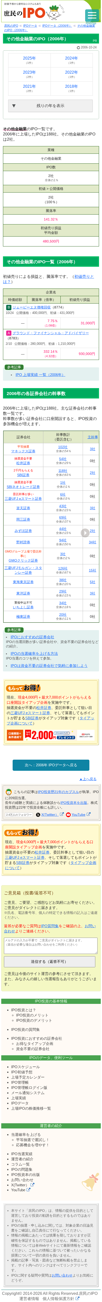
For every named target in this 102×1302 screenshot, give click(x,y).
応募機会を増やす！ (33, 1145)
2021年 (29, 88)
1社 (63, 483)
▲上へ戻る (88, 779)
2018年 (71, 88)
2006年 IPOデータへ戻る (56, 765)
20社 (63, 615)
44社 (63, 529)
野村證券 (23, 542)
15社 (92, 570)
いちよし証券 (23, 607)
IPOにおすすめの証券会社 (32, 637)
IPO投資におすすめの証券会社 (36, 1038)
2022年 (71, 74)
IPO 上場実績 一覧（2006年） (40, 375)
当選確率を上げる (26, 1134)
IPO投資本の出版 (25, 1174)
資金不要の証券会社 (33, 1049)
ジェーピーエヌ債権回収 (32, 307)
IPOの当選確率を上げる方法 (34, 653)
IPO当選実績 (21, 1154)
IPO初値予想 (21, 1072)
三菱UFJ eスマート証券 (23, 499)
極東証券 (23, 616)
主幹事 (93, 437)
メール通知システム (28, 1093)
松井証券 (23, 463)
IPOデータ (20, 1103)
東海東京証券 (23, 582)
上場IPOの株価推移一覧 (31, 1108)
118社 (62, 471)
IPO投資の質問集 (25, 1029)
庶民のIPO (88, 1293)
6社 (63, 494)
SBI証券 (23, 475)
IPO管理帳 (20, 1082)
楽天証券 (23, 508)
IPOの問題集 (21, 1169)
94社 (63, 540)
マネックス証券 (23, 451)
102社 (63, 447)
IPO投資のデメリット (34, 1020)
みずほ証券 (23, 531)
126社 (63, 568)
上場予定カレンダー (28, 1077)
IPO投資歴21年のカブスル (58, 792)
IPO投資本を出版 (73, 803)
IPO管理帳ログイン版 (29, 1087)
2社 (92, 473)
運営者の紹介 (22, 1159)
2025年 (29, 60)
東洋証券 (23, 593)
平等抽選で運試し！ (33, 1140)
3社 (92, 449)
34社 (92, 542)
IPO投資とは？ (23, 1010)
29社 (63, 591)
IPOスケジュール (25, 1067)
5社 (92, 582)
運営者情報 (29, 1299)
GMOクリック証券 (23, 560)
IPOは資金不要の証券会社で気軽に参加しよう (49, 665)
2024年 (71, 60)
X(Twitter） (50, 815)
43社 (63, 506)
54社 (63, 459)
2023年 (29, 74)
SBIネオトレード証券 (23, 487)
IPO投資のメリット (32, 1015)
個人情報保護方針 (58, 1299)
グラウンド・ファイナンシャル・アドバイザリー (51, 333)
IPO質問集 (50, 926)
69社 (63, 517)
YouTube (78, 815)
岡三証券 (23, 519)
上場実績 (18, 1098)
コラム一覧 (20, 1164)
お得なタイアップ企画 (34, 1043)
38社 (63, 580)
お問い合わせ (22, 1180)
